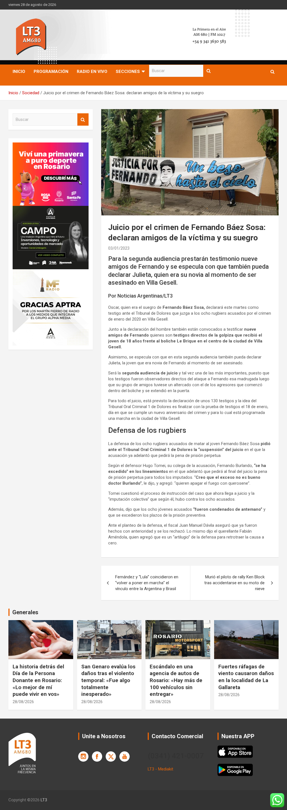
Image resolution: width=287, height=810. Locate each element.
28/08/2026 (23, 701)
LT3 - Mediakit (160, 769)
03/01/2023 (118, 248)
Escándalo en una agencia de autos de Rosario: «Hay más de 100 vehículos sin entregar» (176, 680)
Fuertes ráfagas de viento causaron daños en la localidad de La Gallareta (246, 677)
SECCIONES (128, 71)
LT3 (44, 799)
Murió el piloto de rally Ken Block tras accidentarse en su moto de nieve (234, 582)
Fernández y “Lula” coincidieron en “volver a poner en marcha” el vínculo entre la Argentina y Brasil (146, 582)
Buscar (208, 71)
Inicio (19, 71)
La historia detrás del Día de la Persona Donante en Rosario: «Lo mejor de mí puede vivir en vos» (38, 680)
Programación (51, 71)
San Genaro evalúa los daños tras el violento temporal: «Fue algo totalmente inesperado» (108, 680)
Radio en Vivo (92, 71)
